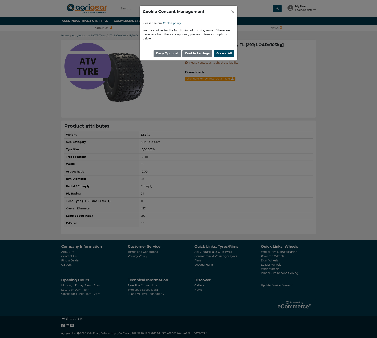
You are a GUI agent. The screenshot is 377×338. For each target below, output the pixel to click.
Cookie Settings (197, 53)
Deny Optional (167, 53)
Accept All (224, 53)
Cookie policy (172, 23)
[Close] (233, 12)
